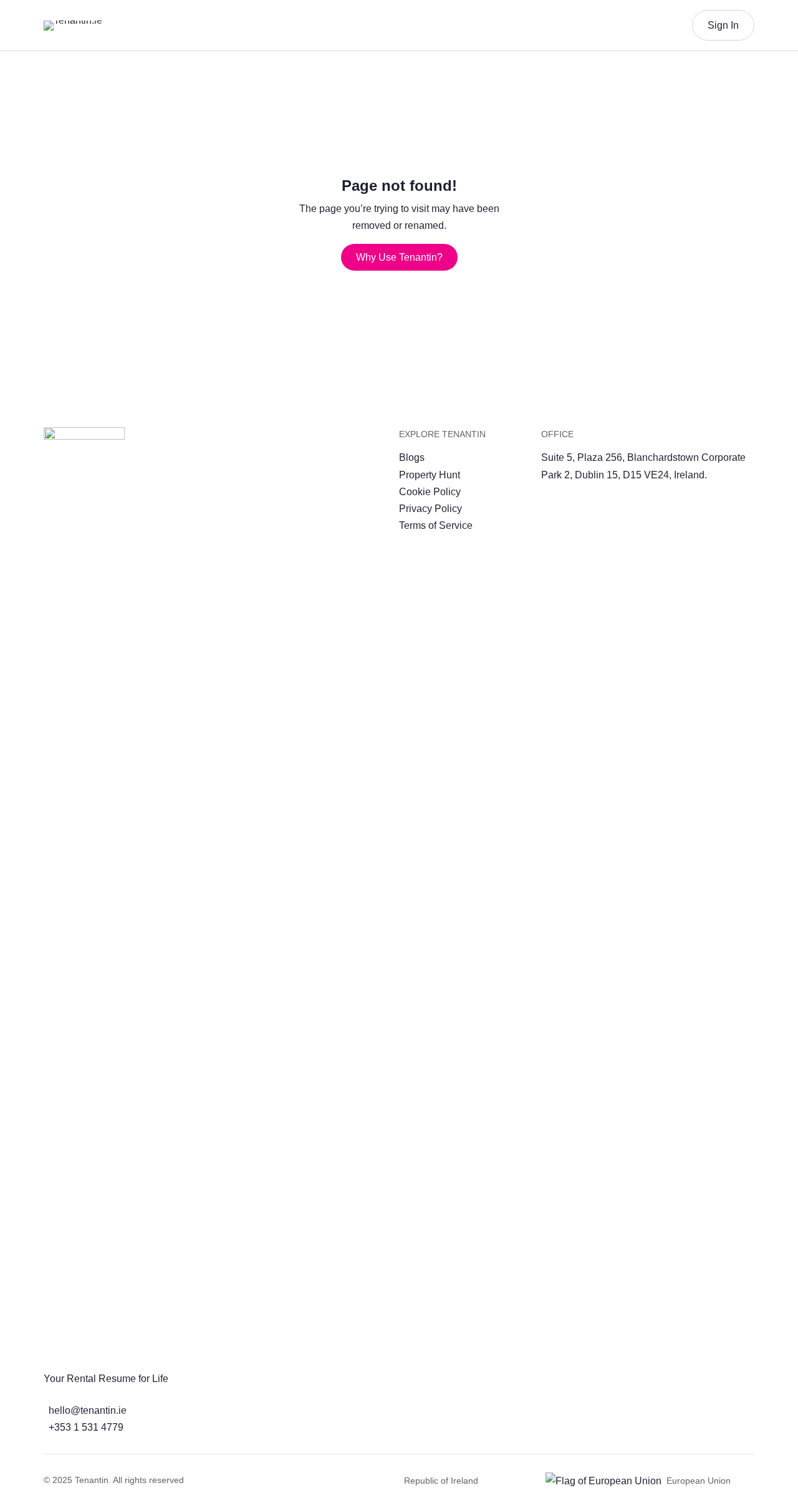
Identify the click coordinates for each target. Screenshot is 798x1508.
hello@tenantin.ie (88, 1410)
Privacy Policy (430, 508)
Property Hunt (429, 475)
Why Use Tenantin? (399, 257)
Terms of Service (436, 525)
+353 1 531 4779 (86, 1427)
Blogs (412, 457)
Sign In (723, 25)
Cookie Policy (430, 491)
